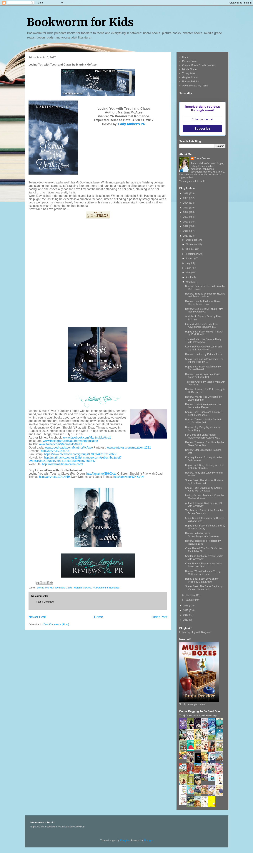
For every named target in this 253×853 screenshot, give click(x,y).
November (192, 244)
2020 (186, 221)
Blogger (148, 840)
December (192, 239)
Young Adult (188, 73)
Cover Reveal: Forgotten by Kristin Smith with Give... (203, 565)
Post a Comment (45, 601)
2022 (186, 212)
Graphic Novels (190, 77)
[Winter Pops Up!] (191, 750)
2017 (186, 235)
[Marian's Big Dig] (212, 738)
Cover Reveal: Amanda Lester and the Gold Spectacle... (203, 348)
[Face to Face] (205, 762)
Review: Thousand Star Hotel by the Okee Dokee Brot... (204, 444)
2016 (186, 605)
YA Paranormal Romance (105, 587)
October (190, 249)
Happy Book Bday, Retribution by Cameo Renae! (203, 368)
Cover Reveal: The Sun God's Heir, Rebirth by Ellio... (204, 550)
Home (98, 617)
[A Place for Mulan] (205, 751)
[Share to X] (44, 583)
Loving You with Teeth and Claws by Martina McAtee (204, 497)
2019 (186, 226)
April (189, 277)
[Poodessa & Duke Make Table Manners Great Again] (184, 804)
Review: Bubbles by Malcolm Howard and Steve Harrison (205, 295)
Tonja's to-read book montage (198, 715)
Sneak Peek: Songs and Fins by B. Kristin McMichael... (204, 413)
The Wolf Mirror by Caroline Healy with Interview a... (203, 341)
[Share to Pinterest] (51, 583)
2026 (186, 193)
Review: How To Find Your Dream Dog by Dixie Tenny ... (203, 303)
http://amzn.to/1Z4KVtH (128, 476)
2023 (186, 207)
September (192, 253)
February (191, 595)
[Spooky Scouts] (205, 780)
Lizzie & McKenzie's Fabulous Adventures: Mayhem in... (201, 325)
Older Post (159, 617)
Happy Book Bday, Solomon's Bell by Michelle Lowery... (205, 527)
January (190, 599)
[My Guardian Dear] (191, 793)
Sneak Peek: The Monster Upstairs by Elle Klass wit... (204, 482)
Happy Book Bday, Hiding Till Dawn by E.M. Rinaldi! (204, 333)
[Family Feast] (198, 748)
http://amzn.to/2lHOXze (101, 473)
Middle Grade (189, 69)
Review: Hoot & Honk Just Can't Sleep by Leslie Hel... (202, 376)
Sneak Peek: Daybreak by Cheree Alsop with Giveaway (203, 489)
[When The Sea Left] (220, 760)
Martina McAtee (82, 587)
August (190, 258)
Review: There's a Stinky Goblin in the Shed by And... (203, 421)
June (189, 268)
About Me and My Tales (195, 85)
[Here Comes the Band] (191, 739)
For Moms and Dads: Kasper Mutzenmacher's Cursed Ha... (202, 436)
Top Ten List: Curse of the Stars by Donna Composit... (204, 512)
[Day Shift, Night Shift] (184, 758)
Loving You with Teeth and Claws (54, 587)
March (189, 282)
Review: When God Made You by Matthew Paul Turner (203, 573)
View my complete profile (192, 181)
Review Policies (190, 81)
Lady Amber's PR (131, 124)
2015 (186, 610)
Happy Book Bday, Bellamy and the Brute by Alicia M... (204, 466)
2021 (186, 216)
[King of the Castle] (191, 784)
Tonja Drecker (202, 158)
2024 (186, 202)
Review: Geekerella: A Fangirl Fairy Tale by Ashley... (204, 310)
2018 (186, 231)
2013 (186, 619)
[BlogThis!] (41, 583)
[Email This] (37, 583)
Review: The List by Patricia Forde (203, 354)
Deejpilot (124, 840)
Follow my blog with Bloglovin (195, 632)
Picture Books (189, 61)
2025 (186, 198)
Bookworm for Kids (80, 22)
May (188, 272)
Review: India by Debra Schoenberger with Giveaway (202, 535)
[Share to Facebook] (48, 583)
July (188, 263)
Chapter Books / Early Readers (199, 65)
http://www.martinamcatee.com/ (62, 464)
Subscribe (202, 128)
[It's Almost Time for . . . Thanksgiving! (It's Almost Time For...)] (205, 793)
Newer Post (37, 617)
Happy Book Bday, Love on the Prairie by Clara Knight (202, 580)
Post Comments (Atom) (56, 624)
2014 (186, 615)
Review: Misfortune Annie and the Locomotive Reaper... (203, 406)
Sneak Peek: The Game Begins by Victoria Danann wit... (204, 588)
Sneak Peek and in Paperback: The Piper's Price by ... (204, 360)
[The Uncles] (212, 773)
